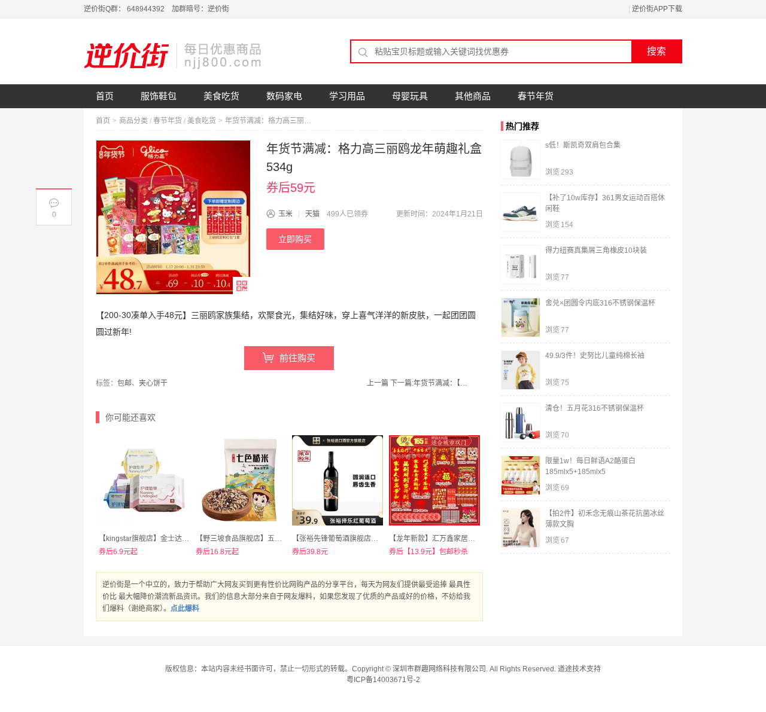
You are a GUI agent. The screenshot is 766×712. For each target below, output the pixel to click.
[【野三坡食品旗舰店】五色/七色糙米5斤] (241, 480)
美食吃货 (221, 96)
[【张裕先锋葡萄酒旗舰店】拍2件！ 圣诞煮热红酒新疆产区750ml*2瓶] (337, 480)
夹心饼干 (153, 383)
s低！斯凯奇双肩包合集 (583, 145)
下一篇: (428, 383)
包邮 (124, 383)
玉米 (285, 214)
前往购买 (297, 358)
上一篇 (377, 383)
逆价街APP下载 (657, 9)
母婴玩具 (410, 96)
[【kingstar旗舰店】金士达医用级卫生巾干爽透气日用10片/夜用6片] (144, 480)
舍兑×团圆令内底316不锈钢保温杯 (600, 303)
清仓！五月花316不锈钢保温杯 (594, 408)
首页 (105, 96)
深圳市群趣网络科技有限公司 (439, 669)
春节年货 (536, 96)
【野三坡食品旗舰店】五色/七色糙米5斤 (260, 538)
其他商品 (473, 96)
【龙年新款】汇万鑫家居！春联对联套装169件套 (467, 538)
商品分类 (133, 121)
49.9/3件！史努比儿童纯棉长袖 (595, 356)
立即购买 (295, 239)
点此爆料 (185, 608)
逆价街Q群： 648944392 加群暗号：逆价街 (156, 9)
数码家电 (284, 96)
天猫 (312, 214)
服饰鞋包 (159, 96)
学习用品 (347, 96)
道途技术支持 (579, 669)
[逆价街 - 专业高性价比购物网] (173, 56)
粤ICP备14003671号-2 (383, 680)
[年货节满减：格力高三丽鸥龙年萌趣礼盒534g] (173, 217)
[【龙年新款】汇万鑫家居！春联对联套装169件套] (434, 480)
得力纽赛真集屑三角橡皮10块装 (596, 250)
